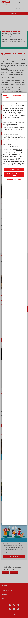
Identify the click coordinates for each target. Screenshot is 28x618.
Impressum (19, 149)
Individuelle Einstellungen (14, 179)
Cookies (22, 141)
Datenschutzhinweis (13, 148)
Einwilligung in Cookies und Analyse (14, 96)
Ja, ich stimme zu (14, 169)
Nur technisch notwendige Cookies (14, 174)
